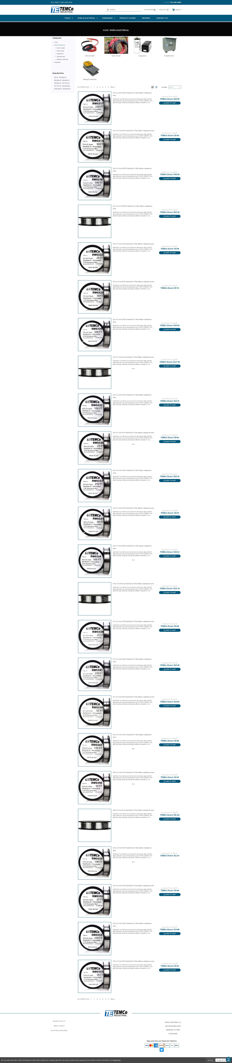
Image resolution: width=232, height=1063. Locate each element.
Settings (210, 1060)
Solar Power (60, 51)
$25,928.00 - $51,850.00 (61, 80)
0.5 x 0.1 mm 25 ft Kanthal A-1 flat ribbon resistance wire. (133, 244)
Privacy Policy (59, 1021)
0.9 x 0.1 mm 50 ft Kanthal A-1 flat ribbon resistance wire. (134, 961)
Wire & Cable (61, 48)
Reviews (146, 18)
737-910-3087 (175, 2)
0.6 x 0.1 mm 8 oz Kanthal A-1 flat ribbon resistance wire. (133, 584)
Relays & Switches (62, 59)
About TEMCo (59, 1026)
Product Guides (128, 18)
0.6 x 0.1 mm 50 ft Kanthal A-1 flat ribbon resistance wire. (133, 508)
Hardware (107, 18)
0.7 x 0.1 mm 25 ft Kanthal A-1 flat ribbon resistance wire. (133, 621)
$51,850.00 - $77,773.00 (61, 83)
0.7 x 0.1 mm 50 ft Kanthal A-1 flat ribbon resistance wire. (134, 697)
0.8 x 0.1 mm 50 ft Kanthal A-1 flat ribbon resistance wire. (134, 772)
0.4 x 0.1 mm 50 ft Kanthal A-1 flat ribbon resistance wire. (134, 131)
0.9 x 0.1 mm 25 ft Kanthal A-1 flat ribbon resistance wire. (133, 886)
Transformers (61, 56)
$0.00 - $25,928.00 (60, 77)
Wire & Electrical (86, 18)
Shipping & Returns (59, 1030)
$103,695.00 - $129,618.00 (62, 89)
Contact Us (162, 18)
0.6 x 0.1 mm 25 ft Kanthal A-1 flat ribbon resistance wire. (133, 433)
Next (113, 87)
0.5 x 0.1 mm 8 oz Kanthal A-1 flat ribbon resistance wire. (133, 357)
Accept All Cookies (223, 1060)
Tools (67, 18)
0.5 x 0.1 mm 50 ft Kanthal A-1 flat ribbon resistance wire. (133, 282)
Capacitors (60, 54)
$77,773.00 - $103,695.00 (62, 86)
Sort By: (164, 87)
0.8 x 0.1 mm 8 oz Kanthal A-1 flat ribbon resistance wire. (133, 810)
